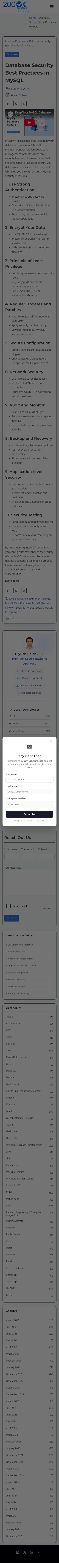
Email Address (12, 786)
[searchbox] (30, 805)
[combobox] (29, 804)
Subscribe (29, 814)
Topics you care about (16, 798)
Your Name (11, 774)
